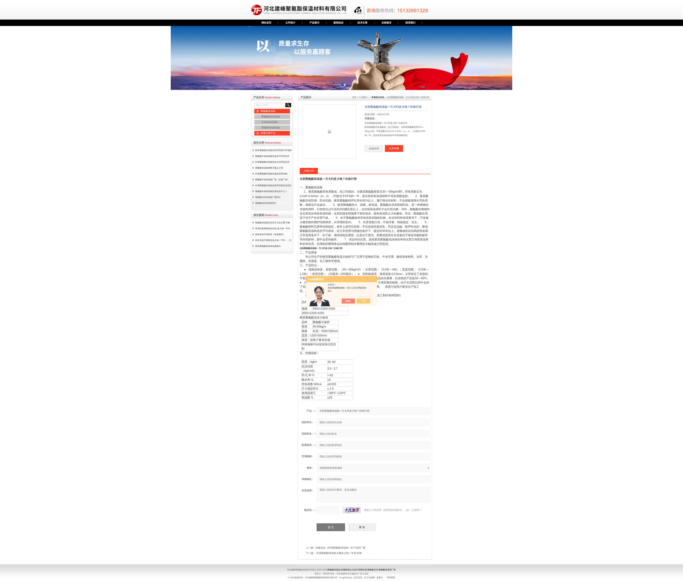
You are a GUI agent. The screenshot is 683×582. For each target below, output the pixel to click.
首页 (354, 97)
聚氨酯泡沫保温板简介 (266, 203)
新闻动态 (338, 22)
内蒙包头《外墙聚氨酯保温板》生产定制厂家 (340, 547)
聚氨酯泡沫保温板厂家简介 (268, 197)
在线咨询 (374, 148)
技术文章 (362, 22)
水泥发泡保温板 (269, 122)
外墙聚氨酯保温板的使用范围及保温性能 (273, 186)
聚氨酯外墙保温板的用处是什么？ (271, 191)
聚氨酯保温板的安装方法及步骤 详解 (272, 222)
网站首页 (266, 22)
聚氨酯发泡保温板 (270, 127)
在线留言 (386, 22)
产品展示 (314, 22)
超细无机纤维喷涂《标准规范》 (270, 234)
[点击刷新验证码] (352, 510)
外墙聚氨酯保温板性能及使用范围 (271, 173)
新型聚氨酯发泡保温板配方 (268, 246)
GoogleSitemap (345, 577)
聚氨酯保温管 (385, 569)
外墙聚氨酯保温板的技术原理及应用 (272, 162)
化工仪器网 (369, 577)
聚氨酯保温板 (268, 111)
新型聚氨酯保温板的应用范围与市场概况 (273, 151)
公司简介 (290, 22)
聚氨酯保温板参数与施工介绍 (269, 168)
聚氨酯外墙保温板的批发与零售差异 (272, 156)
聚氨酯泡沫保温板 (270, 116)
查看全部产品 (268, 133)
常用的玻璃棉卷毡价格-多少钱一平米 (272, 228)
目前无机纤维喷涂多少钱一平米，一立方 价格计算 (273, 241)
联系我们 (410, 22)
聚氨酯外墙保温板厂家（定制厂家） (272, 179)
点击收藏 (394, 148)
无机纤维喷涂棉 (359, 569)
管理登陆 (391, 577)
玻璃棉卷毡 (346, 569)
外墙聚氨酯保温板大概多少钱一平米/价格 (339, 553)
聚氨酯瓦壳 (372, 569)
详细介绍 (309, 170)
